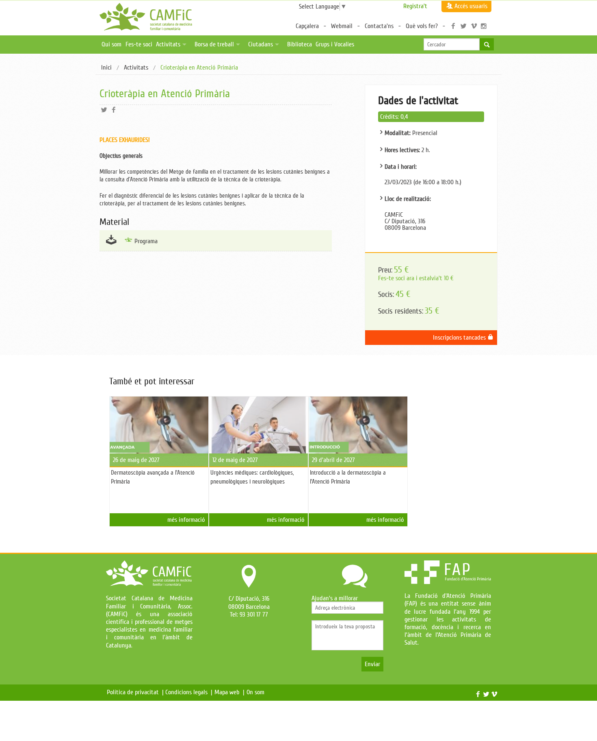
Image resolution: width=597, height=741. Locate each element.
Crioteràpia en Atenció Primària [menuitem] (199, 68)
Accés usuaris (470, 6)
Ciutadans (260, 44)
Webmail (342, 26)
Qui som (111, 44)
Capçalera (307, 26)
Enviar (372, 664)
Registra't (415, 6)
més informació (186, 520)
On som (257, 692)
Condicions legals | (188, 692)
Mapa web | (229, 692)
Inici (106, 67)
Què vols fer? (422, 26)
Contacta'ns (379, 26)
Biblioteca (299, 44)
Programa (146, 241)
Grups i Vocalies (335, 44)
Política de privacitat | (135, 692)
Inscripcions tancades (460, 337)
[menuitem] (106, 68)
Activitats (168, 44)
